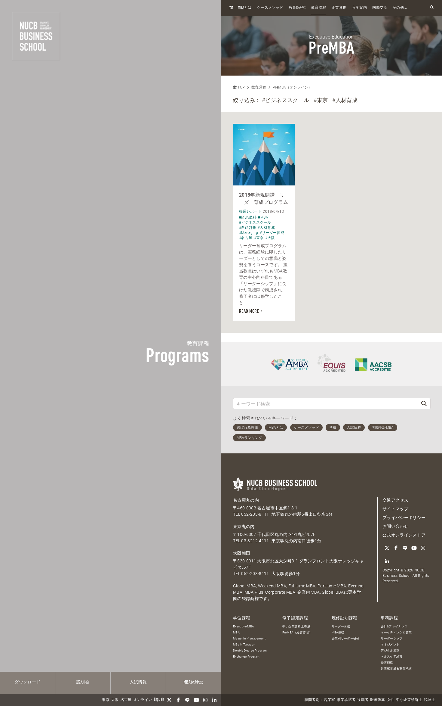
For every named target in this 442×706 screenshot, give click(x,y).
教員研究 (297, 8)
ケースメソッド (270, 8)
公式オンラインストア (404, 535)
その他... (400, 8)
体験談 (193, 682)
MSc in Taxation (244, 644)
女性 (390, 700)
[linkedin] (214, 700)
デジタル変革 (390, 650)
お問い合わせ (395, 526)
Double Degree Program (250, 650)
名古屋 (126, 700)
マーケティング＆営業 (396, 632)
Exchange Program (246, 656)
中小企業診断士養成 (296, 626)
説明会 (82, 682)
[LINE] (187, 700)
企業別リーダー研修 (346, 638)
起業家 (329, 700)
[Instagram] (205, 700)
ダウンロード (27, 682)
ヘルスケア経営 (391, 656)
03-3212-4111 (255, 540)
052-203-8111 (255, 514)
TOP (240, 87)
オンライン (143, 700)
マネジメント (390, 644)
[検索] (424, 403)
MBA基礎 (338, 632)
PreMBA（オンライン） (292, 87)
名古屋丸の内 (246, 500)
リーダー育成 (341, 626)
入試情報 (138, 682)
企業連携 (339, 8)
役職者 (362, 700)
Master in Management (249, 638)
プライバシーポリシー (404, 517)
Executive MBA (243, 626)
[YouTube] (196, 700)
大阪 (115, 700)
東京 (105, 700)
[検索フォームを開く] (432, 8)
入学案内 (359, 8)
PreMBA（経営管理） (297, 632)
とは (245, 8)
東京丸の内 (244, 526)
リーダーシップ (391, 638)
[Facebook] (178, 700)
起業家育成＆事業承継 (396, 668)
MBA (236, 632)
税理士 (429, 700)
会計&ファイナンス (394, 626)
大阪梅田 (241, 553)
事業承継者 (346, 700)
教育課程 (318, 8)
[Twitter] (169, 700)
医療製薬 (377, 700)
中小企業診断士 (409, 700)
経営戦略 (387, 662)
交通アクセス (395, 500)
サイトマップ (395, 508)
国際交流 (379, 8)
